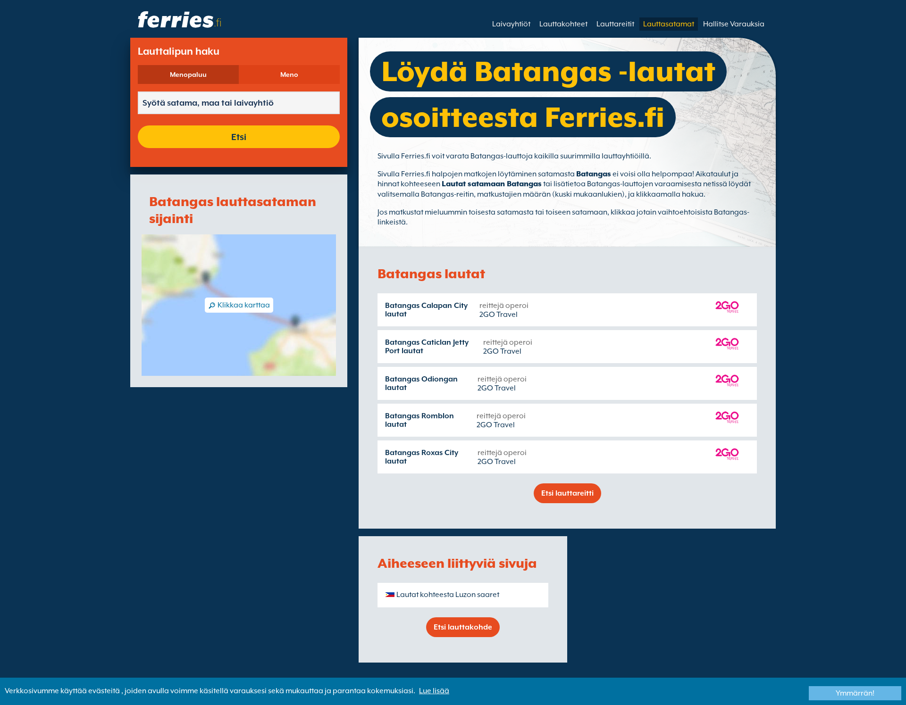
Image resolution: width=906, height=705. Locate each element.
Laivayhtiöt (511, 24)
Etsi (238, 137)
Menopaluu (188, 74)
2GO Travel (498, 314)
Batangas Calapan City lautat (426, 309)
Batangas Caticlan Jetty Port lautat (427, 346)
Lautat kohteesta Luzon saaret (447, 594)
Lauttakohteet (563, 24)
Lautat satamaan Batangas (492, 184)
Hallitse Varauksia (733, 24)
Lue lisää (434, 691)
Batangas (593, 174)
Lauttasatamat (668, 24)
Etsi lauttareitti (567, 493)
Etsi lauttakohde (463, 627)
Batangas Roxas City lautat (421, 456)
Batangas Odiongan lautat (421, 383)
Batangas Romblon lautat (419, 420)
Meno (289, 74)
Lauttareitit (615, 24)
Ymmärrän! (855, 693)
